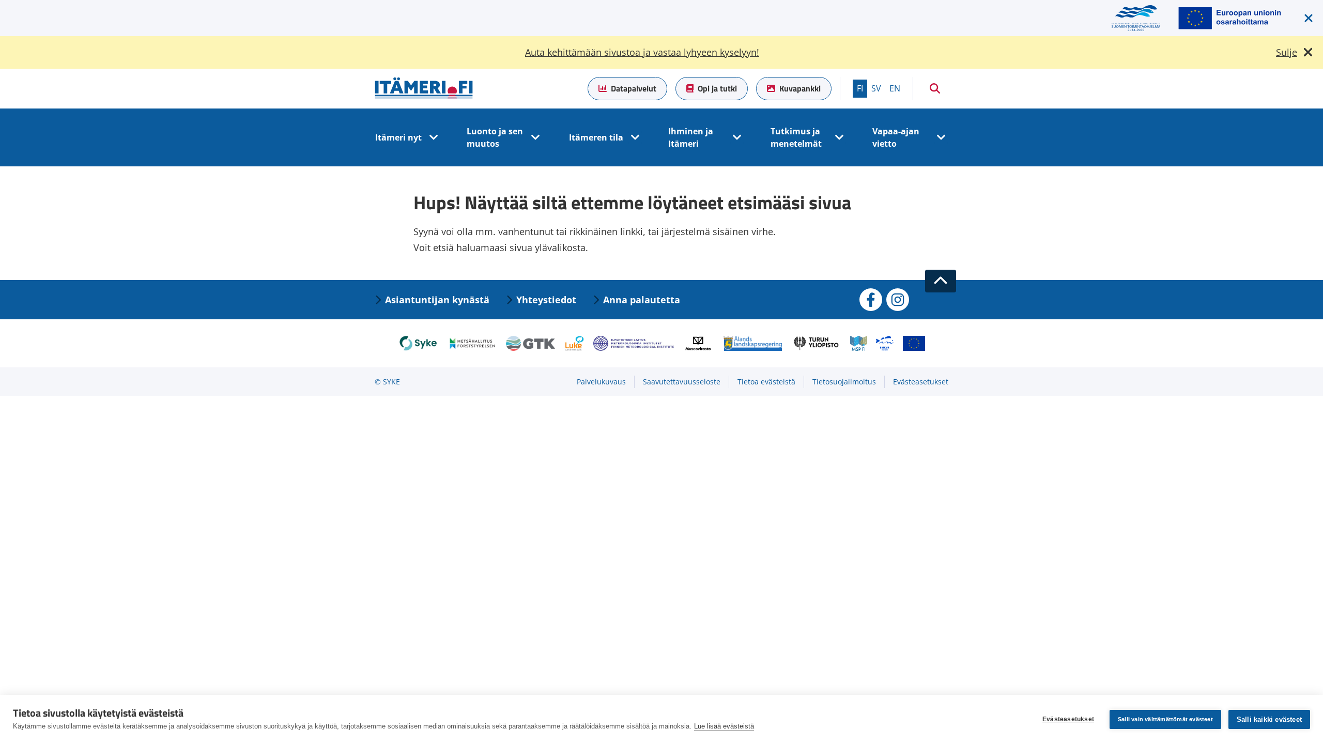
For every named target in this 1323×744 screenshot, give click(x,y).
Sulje (1286, 52)
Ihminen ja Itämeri (690, 137)
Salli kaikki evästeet (1269, 719)
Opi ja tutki (717, 88)
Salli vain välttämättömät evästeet (1165, 719)
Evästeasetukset (1068, 719)
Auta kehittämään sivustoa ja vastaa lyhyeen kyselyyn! (642, 52)
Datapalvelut (633, 88)
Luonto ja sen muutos (495, 137)
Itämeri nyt (398, 137)
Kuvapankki (800, 88)
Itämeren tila (596, 137)
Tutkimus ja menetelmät (796, 137)
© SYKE (387, 381)
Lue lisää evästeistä (724, 726)
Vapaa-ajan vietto (895, 137)
